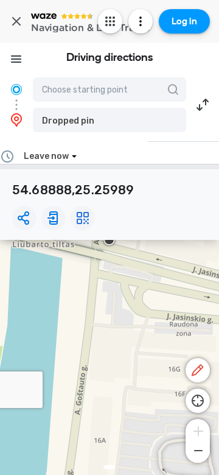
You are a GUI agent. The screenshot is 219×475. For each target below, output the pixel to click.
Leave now (46, 156)
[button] (109, 120)
